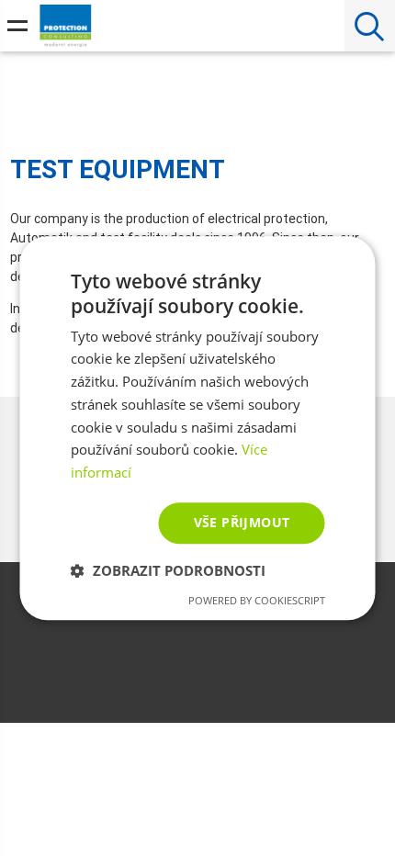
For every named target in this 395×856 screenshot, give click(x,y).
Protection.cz (66, 30)
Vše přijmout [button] (242, 522)
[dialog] (198, 428)
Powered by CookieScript (256, 600)
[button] (168, 570)
